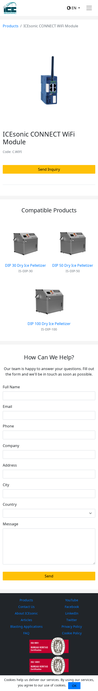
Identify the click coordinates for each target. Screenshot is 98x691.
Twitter (71, 620)
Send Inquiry (49, 169)
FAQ (26, 633)
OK (74, 685)
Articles (26, 620)
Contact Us (26, 607)
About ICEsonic (26, 613)
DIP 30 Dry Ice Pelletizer (25, 265)
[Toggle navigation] (89, 8)
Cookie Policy (72, 633)
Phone (8, 426)
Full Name (11, 386)
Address (10, 465)
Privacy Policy (72, 626)
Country (10, 504)
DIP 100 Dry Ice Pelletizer (49, 323)
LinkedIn (71, 613)
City (6, 484)
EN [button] (74, 7)
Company (11, 445)
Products (10, 25)
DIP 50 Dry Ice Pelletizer (72, 265)
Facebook (72, 607)
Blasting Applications (26, 626)
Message (10, 523)
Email (7, 406)
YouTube (71, 600)
